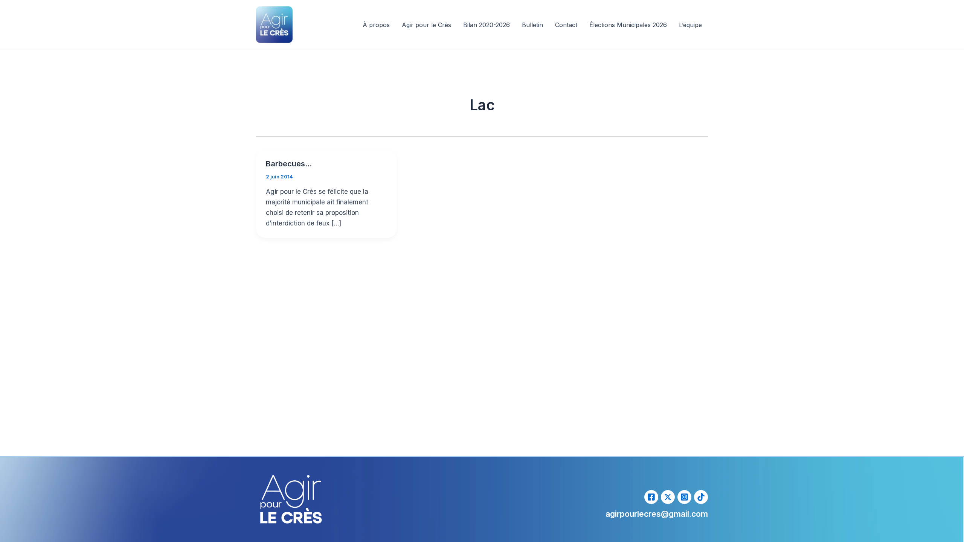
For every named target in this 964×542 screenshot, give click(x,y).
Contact (566, 25)
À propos (376, 25)
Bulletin (532, 25)
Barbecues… (289, 163)
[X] (668, 497)
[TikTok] (701, 497)
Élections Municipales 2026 (628, 25)
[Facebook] (651, 497)
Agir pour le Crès (426, 25)
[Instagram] (684, 497)
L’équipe (690, 25)
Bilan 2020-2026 (486, 25)
